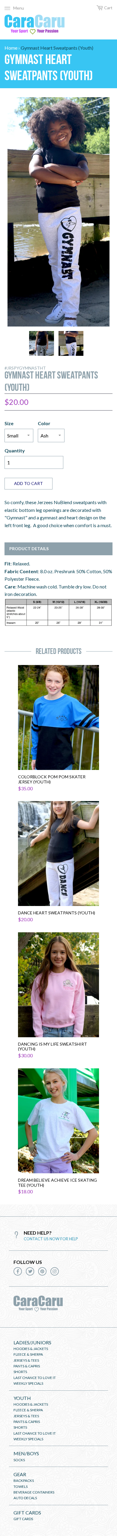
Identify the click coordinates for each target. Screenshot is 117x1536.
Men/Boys (26, 1453)
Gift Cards (27, 1512)
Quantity (14, 450)
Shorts (20, 1371)
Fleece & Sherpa (28, 1354)
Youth (22, 1398)
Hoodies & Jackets (31, 1348)
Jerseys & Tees (26, 1360)
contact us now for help (51, 1238)
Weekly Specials (28, 1383)
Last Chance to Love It (35, 1377)
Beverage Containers (34, 1492)
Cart (108, 7)
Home (10, 48)
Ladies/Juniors (32, 1342)
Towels (21, 1486)
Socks (19, 1460)
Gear (20, 1474)
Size (9, 423)
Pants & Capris (27, 1366)
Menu (18, 7)
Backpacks (24, 1480)
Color (44, 423)
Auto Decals (25, 1498)
